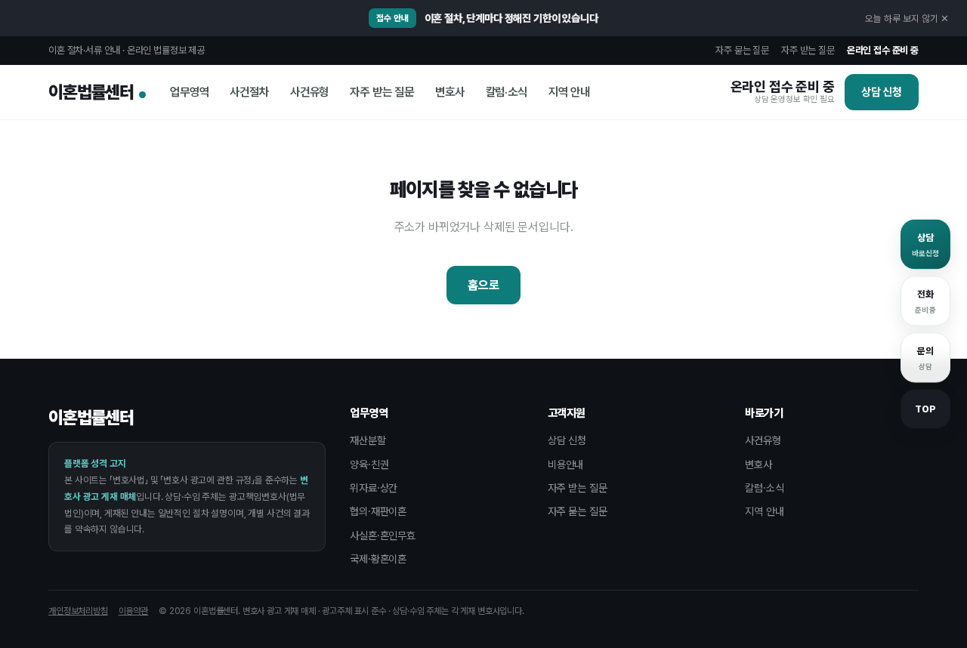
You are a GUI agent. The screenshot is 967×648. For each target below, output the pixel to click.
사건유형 (309, 92)
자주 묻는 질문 (742, 50)
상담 (920, 245)
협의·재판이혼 (378, 511)
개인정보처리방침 (78, 611)
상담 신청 (881, 92)
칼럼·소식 (506, 92)
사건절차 (249, 92)
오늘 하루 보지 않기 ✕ (907, 18)
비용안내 (565, 464)
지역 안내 (569, 92)
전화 (918, 301)
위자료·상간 (373, 488)
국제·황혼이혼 (378, 559)
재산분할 (367, 440)
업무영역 (189, 92)
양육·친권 (369, 464)
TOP (925, 409)
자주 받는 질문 (808, 50)
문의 (917, 358)
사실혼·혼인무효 (383, 535)
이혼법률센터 (91, 92)
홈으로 (483, 285)
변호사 (450, 92)
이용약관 (133, 611)
